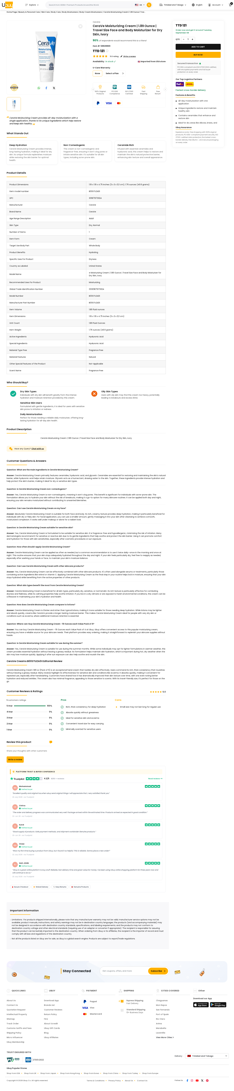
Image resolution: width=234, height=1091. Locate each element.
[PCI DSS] (13, 1059)
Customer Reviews (53, 1009)
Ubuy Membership (15, 1042)
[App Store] (201, 1005)
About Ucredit (51, 1023)
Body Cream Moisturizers (90, 12)
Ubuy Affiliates (51, 1037)
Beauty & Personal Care (29, 12)
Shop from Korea (91, 1073)
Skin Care (45, 12)
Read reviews (154, 778)
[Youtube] (197, 1080)
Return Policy (50, 1014)
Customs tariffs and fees (19, 1028)
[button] (172, 5)
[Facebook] (188, 1080)
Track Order (13, 1023)
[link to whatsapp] (39, 88)
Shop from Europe (150, 1073)
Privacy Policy (114, 1080)
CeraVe (96, 22)
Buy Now (198, 54)
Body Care (56, 12)
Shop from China (110, 1073)
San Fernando (163, 1009)
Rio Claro (160, 1019)
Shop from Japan (48, 1073)
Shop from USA (13, 1073)
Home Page (12, 12)
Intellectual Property (17, 1014)
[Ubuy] (7, 4)
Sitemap (11, 1019)
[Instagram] (192, 1080)
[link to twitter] (54, 88)
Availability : (99, 61)
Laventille (160, 1032)
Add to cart (198, 46)
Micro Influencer (15, 1037)
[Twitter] (202, 1080)
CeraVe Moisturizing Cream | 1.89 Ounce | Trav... (124, 12)
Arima (159, 1023)
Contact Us (12, 1005)
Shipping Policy (14, 1032)
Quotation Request (16, 1009)
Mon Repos (161, 1005)
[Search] (149, 5)
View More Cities (164, 1037)
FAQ (46, 1019)
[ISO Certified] (33, 1059)
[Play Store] (218, 1005)
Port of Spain (162, 1014)
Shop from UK (30, 1073)
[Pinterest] (207, 1080)
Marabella (161, 1028)
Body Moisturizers (70, 12)
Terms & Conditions (95, 1080)
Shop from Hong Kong (70, 1073)
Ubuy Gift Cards (52, 1028)
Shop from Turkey (130, 1073)
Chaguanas (162, 1000)
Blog (46, 1032)
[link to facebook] (46, 88)
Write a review (15, 759)
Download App (51, 1000)
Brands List (49, 1005)
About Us (11, 1000)
